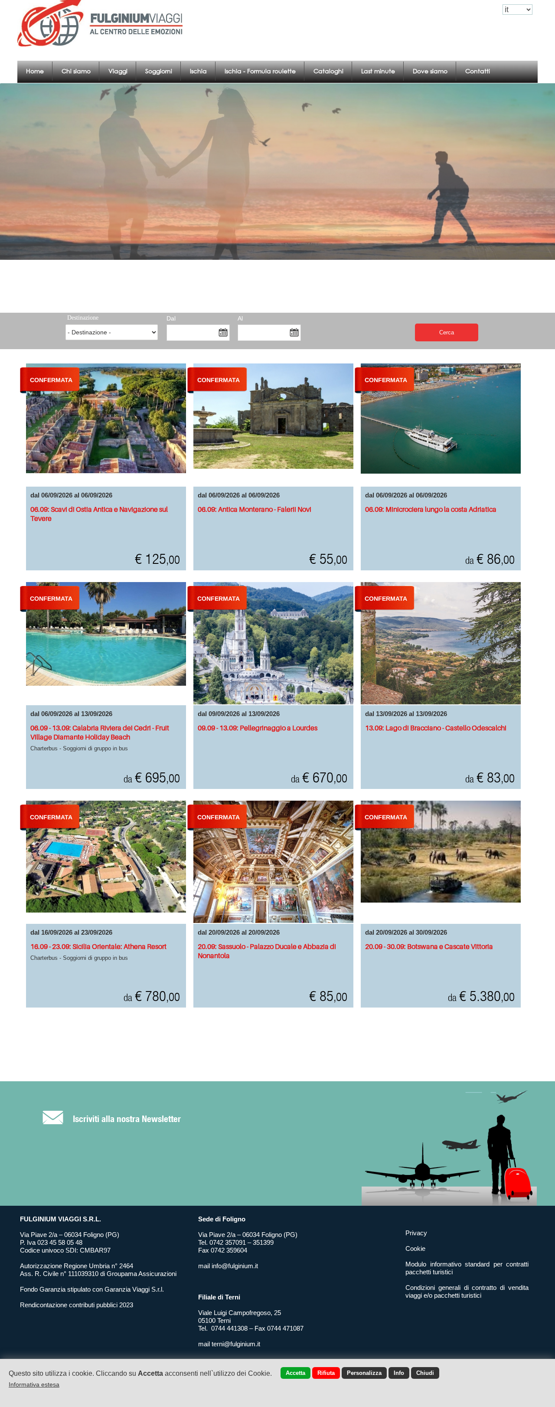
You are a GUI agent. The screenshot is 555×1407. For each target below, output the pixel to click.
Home (35, 71)
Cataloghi (328, 71)
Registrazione (476, 10)
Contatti (477, 71)
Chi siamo (76, 71)
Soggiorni (158, 71)
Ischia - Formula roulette (260, 71)
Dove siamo (430, 71)
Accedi (440, 10)
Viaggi (117, 71)
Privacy (416, 1233)
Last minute (378, 71)
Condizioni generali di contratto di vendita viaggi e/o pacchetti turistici (467, 1291)
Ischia (198, 71)
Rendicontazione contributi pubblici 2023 (76, 1305)
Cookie (415, 1248)
